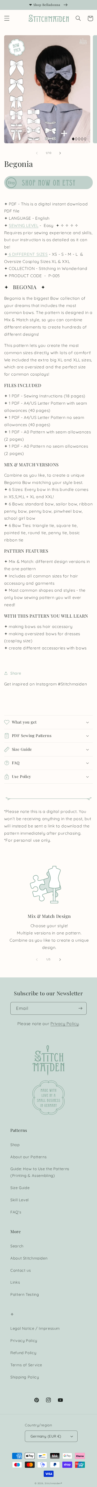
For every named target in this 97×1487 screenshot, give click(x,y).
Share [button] (15, 673)
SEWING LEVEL (24, 225)
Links (15, 1282)
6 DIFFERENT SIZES (28, 254)
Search (17, 1245)
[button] (7, 18)
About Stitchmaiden (28, 1258)
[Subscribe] (80, 1008)
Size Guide (19, 1187)
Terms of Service (26, 1364)
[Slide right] (60, 153)
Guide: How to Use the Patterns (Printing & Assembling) (39, 1172)
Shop (15, 1144)
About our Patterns (28, 1156)
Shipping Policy (24, 1377)
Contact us (20, 1270)
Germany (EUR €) (46, 1436)
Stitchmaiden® (53, 1483)
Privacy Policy (64, 1023)
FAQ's (15, 1212)
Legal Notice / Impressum (35, 1328)
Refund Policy (23, 1352)
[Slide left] (36, 153)
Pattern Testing (24, 1294)
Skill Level (19, 1199)
